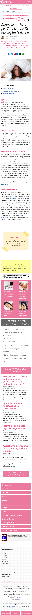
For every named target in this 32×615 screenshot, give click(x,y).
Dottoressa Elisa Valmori (9, 388)
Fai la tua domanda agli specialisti (16, 474)
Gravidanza (5, 489)
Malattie (5, 500)
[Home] (11, 2)
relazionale (4, 185)
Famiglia (5, 508)
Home (3, 11)
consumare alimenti (16, 198)
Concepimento (7, 485)
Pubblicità (4, 557)
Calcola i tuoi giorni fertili (14, 329)
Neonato (5, 492)
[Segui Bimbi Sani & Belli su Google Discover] (16, 18)
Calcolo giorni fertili (8, 523)
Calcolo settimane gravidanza (12, 515)
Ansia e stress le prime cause (11, 91)
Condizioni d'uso (6, 563)
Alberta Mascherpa (14, 36)
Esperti (4, 570)
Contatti (4, 553)
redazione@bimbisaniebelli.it (12, 606)
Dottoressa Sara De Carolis (10, 455)
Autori (3, 568)
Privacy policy (5, 561)
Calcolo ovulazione (8, 519)
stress (25, 164)
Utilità (4, 511)
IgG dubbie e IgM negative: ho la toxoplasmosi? (12, 406)
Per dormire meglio (8, 93)
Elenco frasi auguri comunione (16, 345)
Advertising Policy (6, 574)
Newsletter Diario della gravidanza (11, 572)
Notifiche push (5, 576)
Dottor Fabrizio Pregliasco (9, 412)
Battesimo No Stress (16, 8)
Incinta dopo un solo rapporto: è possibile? (14, 427)
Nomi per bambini (8, 526)
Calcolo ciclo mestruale (9, 530)
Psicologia (13, 11)
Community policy (6, 565)
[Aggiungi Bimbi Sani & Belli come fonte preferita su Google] (16, 276)
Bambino (5, 496)
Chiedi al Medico (7, 6)
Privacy (4, 559)
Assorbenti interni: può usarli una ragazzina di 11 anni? (15, 448)
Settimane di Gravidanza (22, 6)
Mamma (8, 11)
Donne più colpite (8, 88)
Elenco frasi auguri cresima (15, 355)
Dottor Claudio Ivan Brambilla (10, 432)
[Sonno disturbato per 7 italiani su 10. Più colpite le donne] (16, 70)
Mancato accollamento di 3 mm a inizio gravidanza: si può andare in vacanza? (15, 380)
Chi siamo (4, 555)
